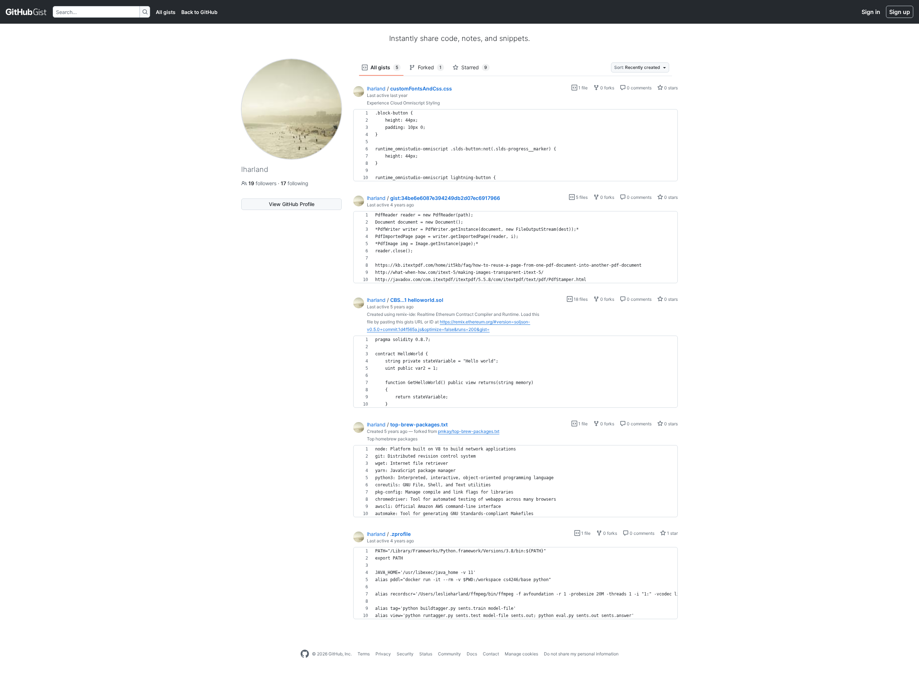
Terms (364, 653)
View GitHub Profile (291, 204)
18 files (580, 299)
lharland (376, 88)
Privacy (383, 653)
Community (449, 653)
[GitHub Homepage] (304, 654)
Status (425, 653)
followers (263, 183)
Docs (472, 653)
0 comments (639, 87)
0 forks (606, 87)
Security (405, 653)
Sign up (899, 11)
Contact (491, 653)
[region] (515, 145)
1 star (672, 533)
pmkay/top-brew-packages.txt (468, 431)
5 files (581, 197)
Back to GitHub (199, 12)
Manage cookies (521, 653)
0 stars (670, 87)
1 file (582, 87)
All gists (166, 12)
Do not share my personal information (581, 653)
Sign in (871, 11)
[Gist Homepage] (26, 12)
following (294, 183)
